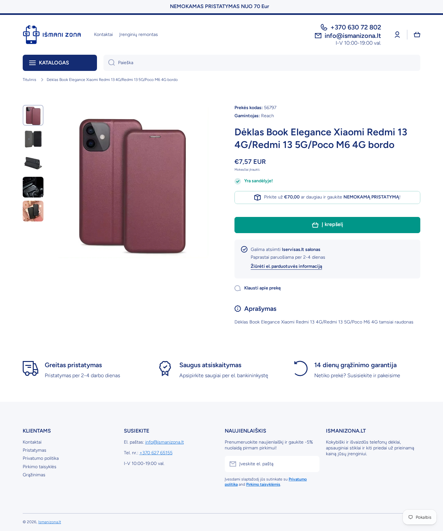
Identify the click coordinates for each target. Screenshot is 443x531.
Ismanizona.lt (49, 522)
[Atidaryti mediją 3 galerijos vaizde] (33, 163)
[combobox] (261, 63)
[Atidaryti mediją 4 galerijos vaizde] (33, 187)
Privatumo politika (41, 458)
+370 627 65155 (156, 453)
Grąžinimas (34, 475)
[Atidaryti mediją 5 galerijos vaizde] (33, 211)
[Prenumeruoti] (311, 464)
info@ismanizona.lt (164, 442)
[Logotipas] (52, 34)
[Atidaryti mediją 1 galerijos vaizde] (33, 115)
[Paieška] (109, 63)
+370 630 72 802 (355, 27)
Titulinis (29, 79)
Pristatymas (34, 450)
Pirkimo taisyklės (39, 466)
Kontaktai (32, 442)
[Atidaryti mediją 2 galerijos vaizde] (33, 139)
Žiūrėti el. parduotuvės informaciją (286, 266)
